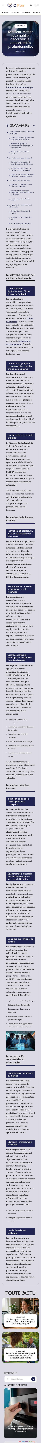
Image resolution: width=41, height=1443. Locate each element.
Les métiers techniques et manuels (20, 158)
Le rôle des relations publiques (21, 223)
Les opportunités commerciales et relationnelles (20, 206)
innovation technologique (20, 87)
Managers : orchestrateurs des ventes (21, 218)
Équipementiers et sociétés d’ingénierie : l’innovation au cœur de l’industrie (22, 193)
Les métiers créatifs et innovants (20, 180)
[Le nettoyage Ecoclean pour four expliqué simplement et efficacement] (20, 1413)
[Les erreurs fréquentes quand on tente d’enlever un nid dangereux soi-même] (20, 1347)
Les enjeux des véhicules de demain (20, 200)
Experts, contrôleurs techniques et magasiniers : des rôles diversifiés (22, 175)
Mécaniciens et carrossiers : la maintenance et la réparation (21, 169)
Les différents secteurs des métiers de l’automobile (21, 132)
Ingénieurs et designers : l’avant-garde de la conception (21, 186)
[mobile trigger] (4, 5)
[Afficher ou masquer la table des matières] (32, 125)
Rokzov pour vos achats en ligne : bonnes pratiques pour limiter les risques (20, 1321)
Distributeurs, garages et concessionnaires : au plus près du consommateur (22, 146)
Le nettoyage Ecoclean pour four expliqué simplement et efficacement (20, 1428)
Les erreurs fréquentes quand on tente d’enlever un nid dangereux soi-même (20, 1355)
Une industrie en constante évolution (20, 153)
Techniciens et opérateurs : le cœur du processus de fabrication (22, 163)
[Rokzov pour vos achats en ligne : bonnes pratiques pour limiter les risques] (20, 1313)
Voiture (21, 26)
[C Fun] (16, 5)
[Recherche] (31, 5)
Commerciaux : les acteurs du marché (21, 212)
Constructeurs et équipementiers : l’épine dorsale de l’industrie (22, 139)
